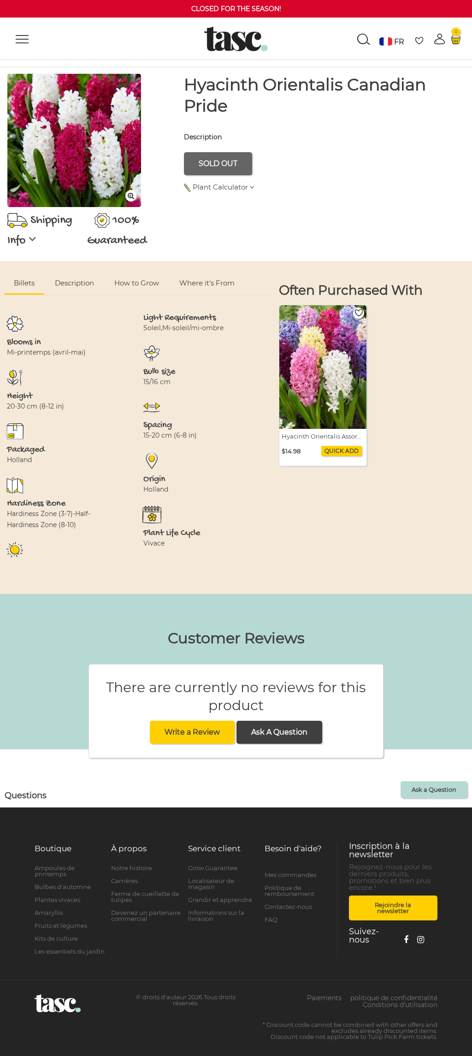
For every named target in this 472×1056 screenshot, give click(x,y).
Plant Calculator (220, 187)
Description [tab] (74, 283)
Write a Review (192, 732)
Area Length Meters (221, 231)
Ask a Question (434, 789)
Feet (455, 209)
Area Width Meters (313, 231)
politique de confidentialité (393, 998)
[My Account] (300, 865)
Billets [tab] (24, 283)
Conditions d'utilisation (400, 1005)
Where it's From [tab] (207, 283)
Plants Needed (400, 231)
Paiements (324, 998)
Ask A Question (279, 732)
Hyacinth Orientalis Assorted (323, 436)
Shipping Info (39, 231)
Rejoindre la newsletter (393, 907)
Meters (428, 209)
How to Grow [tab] (136, 283)
